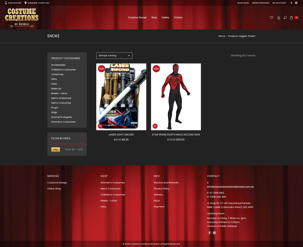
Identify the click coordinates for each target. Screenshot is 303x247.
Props (54, 107)
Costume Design (57, 182)
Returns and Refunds (166, 182)
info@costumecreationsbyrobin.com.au (230, 186)
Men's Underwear (61, 98)
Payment (159, 206)
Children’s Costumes (63, 69)
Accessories (58, 64)
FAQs (157, 200)
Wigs (54, 112)
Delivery (158, 194)
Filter (55, 149)
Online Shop (54, 188)
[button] (142, 126)
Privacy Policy (161, 188)
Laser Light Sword (121, 134)
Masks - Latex (59, 93)
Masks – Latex (109, 200)
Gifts (54, 79)
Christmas (57, 74)
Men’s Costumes (61, 102)
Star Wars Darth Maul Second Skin (176, 134)
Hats (54, 83)
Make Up (56, 88)
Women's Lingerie (61, 117)
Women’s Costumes (63, 121)
